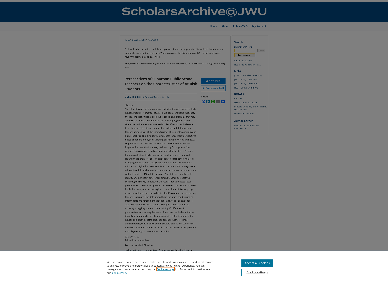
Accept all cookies (257, 263)
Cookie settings (165, 269)
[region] (194, 267)
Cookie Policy (119, 273)
